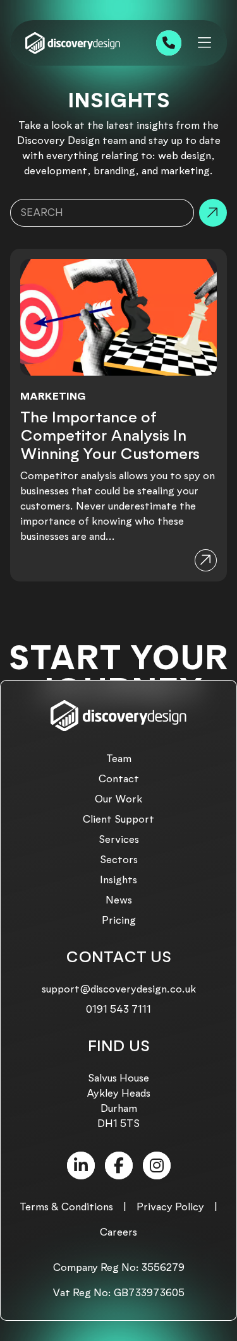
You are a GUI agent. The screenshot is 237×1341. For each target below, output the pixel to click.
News (119, 900)
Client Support (118, 819)
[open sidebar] (204, 43)
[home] (72, 43)
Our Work (118, 799)
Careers (118, 1232)
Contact (119, 778)
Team (118, 758)
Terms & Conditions (66, 1206)
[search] (213, 213)
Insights (118, 879)
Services (119, 839)
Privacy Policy (170, 1206)
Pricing (119, 920)
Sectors (119, 859)
